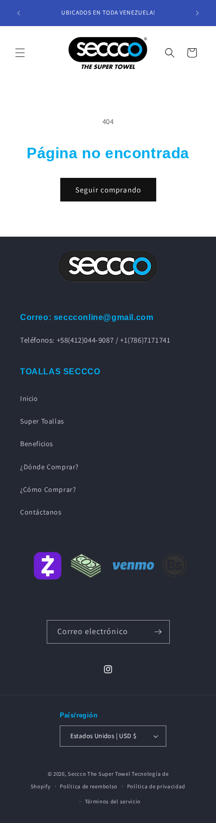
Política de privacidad (156, 786)
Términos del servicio (113, 801)
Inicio (29, 398)
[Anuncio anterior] (19, 13)
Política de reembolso (89, 786)
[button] (20, 53)
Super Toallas (42, 421)
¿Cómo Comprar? (48, 489)
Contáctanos (41, 512)
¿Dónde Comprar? (49, 466)
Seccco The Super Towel (99, 773)
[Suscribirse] (158, 632)
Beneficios (36, 443)
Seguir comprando (108, 189)
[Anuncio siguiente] (197, 13)
